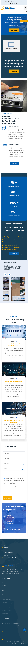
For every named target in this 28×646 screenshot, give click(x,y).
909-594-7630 (15, 3)
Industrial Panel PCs (6, 599)
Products (4, 585)
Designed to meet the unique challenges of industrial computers (14, 64)
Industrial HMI (5, 602)
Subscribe (24, 629)
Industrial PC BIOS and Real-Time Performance (13, 345)
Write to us (7, 551)
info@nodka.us (8, 552)
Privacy (24, 643)
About (3, 582)
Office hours (7, 556)
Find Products (14, 30)
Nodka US (13, 341)
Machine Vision (15, 298)
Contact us (4, 587)
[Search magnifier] (26, 12)
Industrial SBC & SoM (7, 613)
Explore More (14, 71)
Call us (6, 546)
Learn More (14, 163)
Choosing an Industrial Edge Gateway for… (13, 382)
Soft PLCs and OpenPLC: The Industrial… (13, 421)
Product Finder (20, 1)
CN (6, 1)
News (3, 590)
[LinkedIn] (2, 639)
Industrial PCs (5, 605)
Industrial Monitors (11, 48)
